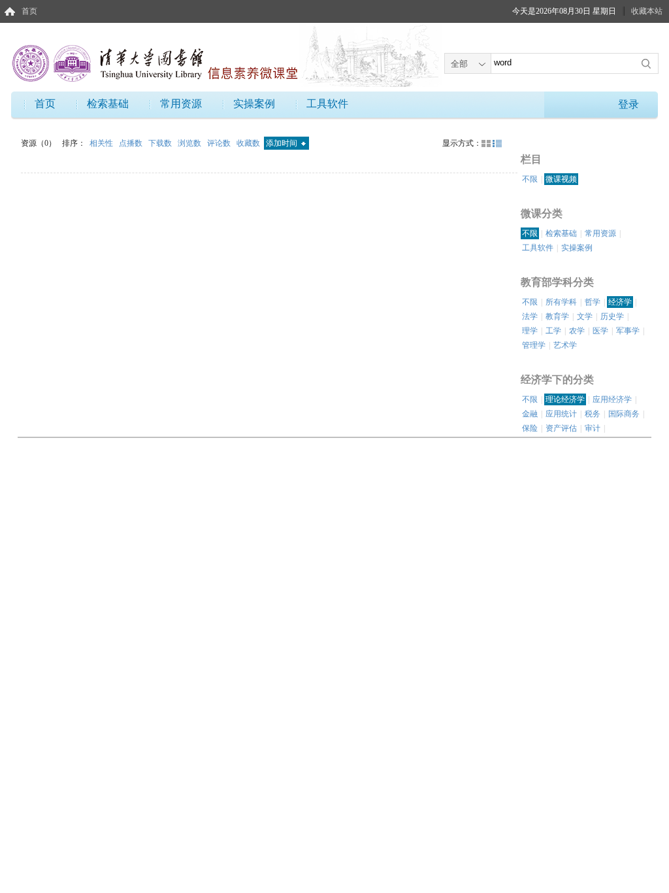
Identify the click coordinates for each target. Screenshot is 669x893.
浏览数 (190, 143)
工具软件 (327, 103)
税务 (592, 413)
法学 (530, 316)
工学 (553, 330)
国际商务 (624, 413)
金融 (530, 413)
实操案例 (254, 103)
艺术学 (565, 345)
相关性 (102, 143)
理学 (530, 330)
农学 (577, 330)
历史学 (612, 316)
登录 (628, 104)
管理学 (534, 345)
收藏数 (249, 143)
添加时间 (282, 143)
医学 (600, 330)
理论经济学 (565, 399)
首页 (29, 11)
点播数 (131, 143)
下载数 (161, 143)
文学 (585, 316)
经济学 (620, 302)
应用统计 (561, 413)
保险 (530, 428)
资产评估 (561, 428)
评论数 (220, 143)
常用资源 (181, 103)
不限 (530, 179)
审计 (592, 428)
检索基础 (108, 103)
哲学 (592, 302)
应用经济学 (612, 399)
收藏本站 (646, 11)
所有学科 (561, 302)
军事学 (628, 330)
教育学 (557, 316)
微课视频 (561, 179)
